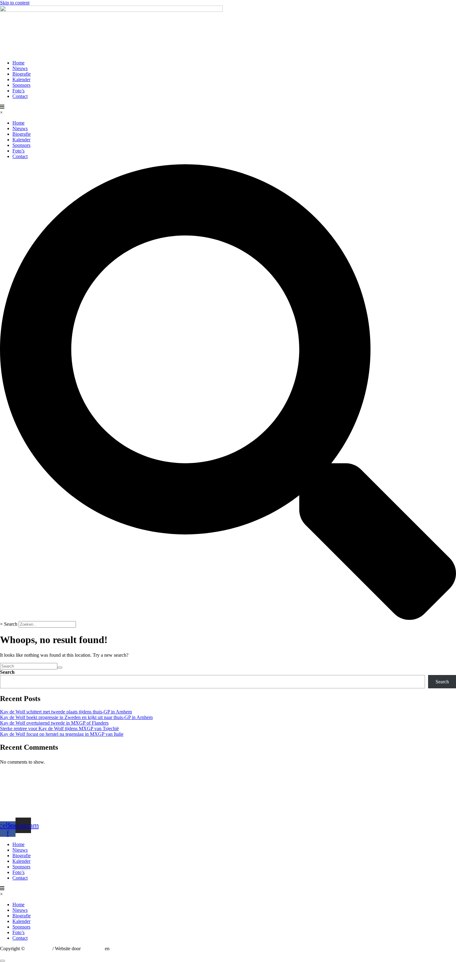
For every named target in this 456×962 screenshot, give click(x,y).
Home (18, 62)
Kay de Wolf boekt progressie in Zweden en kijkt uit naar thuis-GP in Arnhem (76, 717)
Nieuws (20, 68)
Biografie (21, 74)
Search (10, 624)
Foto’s (18, 90)
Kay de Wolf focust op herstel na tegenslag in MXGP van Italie (61, 734)
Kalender (21, 79)
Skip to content (14, 2)
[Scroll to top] (2, 961)
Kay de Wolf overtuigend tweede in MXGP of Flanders (54, 723)
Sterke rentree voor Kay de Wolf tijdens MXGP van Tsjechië (59, 728)
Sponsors (21, 85)
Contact (20, 96)
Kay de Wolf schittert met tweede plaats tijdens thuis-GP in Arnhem (66, 711)
